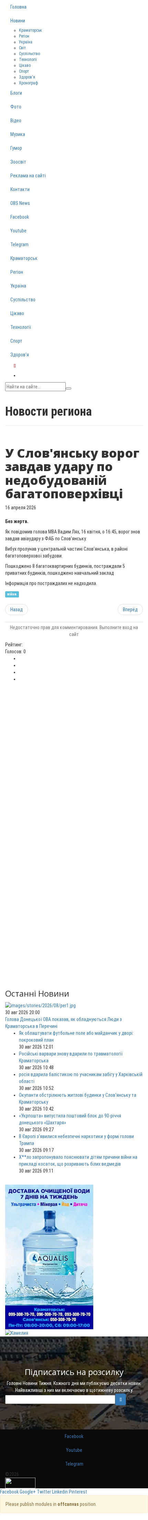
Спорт (24, 71)
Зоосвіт (18, 162)
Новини (17, 20)
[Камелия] (16, 1332)
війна (12, 594)
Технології (28, 59)
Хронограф (28, 83)
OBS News (20, 203)
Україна (25, 42)
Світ (22, 47)
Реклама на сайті (28, 175)
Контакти (20, 189)
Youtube (18, 230)
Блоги (16, 93)
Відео (15, 120)
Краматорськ (30, 30)
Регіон (24, 36)
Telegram (19, 244)
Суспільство (29, 53)
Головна (18, 7)
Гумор (16, 148)
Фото (15, 107)
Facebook (19, 217)
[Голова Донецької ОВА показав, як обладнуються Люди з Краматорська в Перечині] (40, 1005)
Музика (17, 134)
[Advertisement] (74, 760)
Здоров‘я (27, 77)
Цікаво (25, 65)
